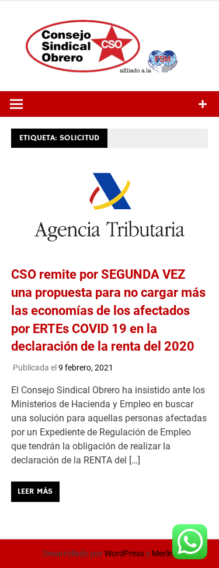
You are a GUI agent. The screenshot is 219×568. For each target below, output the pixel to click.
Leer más (35, 491)
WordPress (124, 553)
